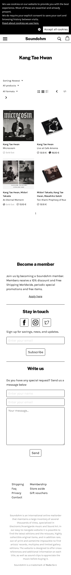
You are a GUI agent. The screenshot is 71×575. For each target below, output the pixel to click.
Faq (14, 488)
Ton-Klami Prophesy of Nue (51, 199)
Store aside (37, 488)
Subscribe (35, 352)
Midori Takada (44, 192)
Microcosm (9, 148)
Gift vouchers (39, 493)
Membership (38, 484)
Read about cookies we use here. (20, 23)
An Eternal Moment (13, 199)
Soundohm (35, 38)
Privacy (16, 493)
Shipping (18, 484)
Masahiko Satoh (53, 196)
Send (35, 453)
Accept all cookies (56, 29)
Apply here (35, 296)
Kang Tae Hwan (11, 144)
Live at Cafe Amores (47, 148)
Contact (17, 497)
